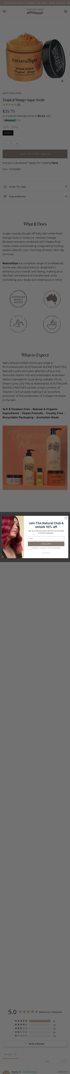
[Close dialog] (66, 517)
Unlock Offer (46, 544)
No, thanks (46, 553)
